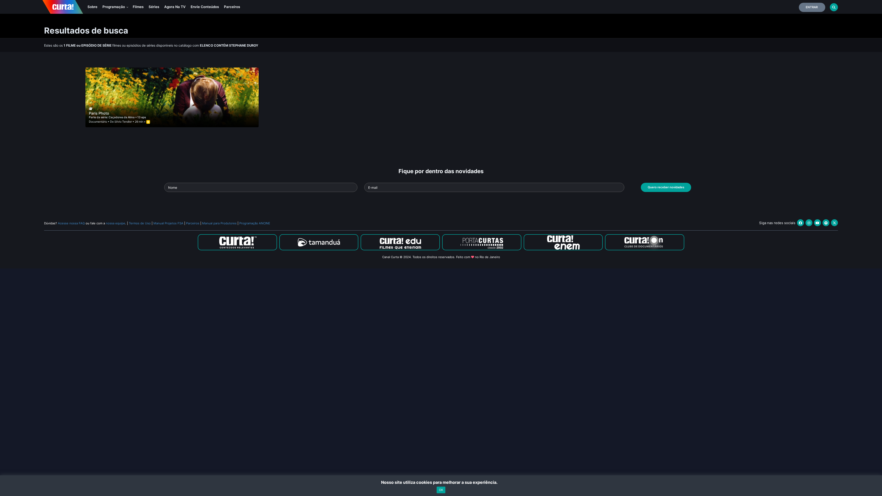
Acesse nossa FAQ (71, 223)
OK (441, 490)
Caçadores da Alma (122, 117)
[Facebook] (800, 222)
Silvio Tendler (123, 121)
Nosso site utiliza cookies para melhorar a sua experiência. (441, 482)
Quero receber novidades (666, 187)
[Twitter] (834, 222)
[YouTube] (817, 222)
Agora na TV (175, 7)
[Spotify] (826, 222)
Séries (154, 7)
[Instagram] (809, 222)
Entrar (812, 7)
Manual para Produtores (219, 223)
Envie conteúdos (205, 7)
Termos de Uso (140, 223)
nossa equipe (115, 223)
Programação (114, 7)
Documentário (98, 121)
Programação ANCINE (254, 223)
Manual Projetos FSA (168, 223)
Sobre (92, 7)
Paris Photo (99, 113)
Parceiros (232, 7)
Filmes (138, 7)
